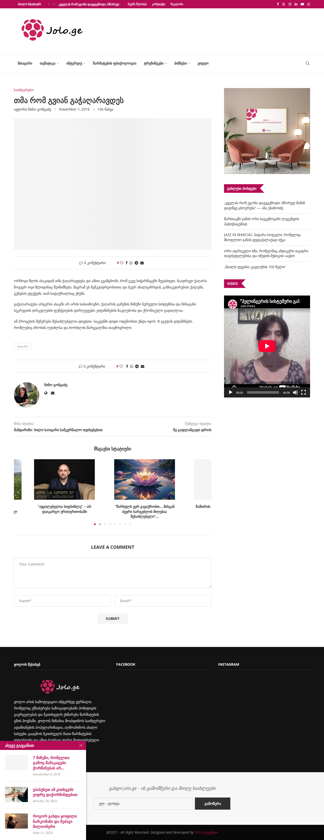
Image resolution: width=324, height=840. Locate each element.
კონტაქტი (158, 4)
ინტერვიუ (74, 63)
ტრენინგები (154, 63)
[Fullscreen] (303, 392)
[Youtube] (302, 4)
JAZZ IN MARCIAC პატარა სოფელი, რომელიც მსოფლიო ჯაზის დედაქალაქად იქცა (262, 237)
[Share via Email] (142, 262)
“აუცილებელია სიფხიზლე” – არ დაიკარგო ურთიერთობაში (47, 509)
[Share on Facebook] (127, 262)
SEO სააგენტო (206, 832)
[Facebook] (278, 4)
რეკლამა (176, 4)
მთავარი (25, 63)
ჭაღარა (22, 346)
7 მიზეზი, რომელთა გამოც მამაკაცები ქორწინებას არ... (51, 762)
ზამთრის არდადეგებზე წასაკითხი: (178, 506)
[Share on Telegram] (136, 262)
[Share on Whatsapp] (131, 262)
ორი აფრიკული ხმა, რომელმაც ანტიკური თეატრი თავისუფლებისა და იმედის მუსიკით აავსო (266, 253)
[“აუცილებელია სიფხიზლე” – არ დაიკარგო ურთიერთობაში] (46, 479)
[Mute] (295, 392)
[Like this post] (122, 262)
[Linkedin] (296, 4)
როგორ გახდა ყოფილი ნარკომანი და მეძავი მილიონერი (55, 821)
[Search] (307, 63)
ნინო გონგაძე (39, 109)
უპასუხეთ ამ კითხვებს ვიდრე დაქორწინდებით (55, 792)
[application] (267, 346)
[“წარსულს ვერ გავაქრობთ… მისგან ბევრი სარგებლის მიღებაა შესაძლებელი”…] (112, 479)
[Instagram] (290, 4)
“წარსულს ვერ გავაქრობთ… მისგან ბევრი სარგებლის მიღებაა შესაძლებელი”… (113, 511)
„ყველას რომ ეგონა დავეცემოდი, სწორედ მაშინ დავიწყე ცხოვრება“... (108, 4)
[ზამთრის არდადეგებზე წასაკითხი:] (178, 479)
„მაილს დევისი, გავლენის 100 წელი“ (255, 266)
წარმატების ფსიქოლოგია (114, 63)
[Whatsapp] (308, 4)
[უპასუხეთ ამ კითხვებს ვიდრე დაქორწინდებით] (16, 794)
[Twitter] (283, 4)
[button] (49, 4)
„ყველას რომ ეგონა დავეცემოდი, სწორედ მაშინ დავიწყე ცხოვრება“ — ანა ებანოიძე (264, 205)
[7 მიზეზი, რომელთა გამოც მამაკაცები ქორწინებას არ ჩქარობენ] (16, 762)
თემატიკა (47, 63)
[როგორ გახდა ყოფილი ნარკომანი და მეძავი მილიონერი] (16, 821)
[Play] (230, 392)
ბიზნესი (180, 63)
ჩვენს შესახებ (137, 4)
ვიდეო (203, 63)
